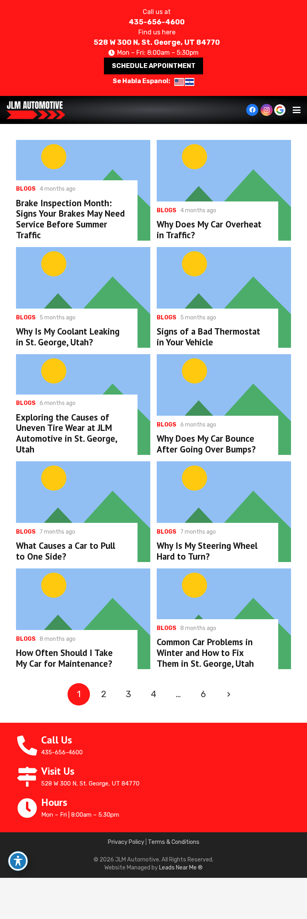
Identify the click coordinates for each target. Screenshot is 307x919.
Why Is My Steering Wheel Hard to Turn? (207, 551)
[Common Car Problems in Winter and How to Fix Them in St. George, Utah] (224, 618)
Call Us (56, 739)
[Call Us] (28, 746)
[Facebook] (252, 110)
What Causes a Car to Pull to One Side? (65, 551)
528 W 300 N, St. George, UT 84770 (157, 42)
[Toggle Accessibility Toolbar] (18, 861)
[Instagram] (267, 110)
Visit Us (57, 770)
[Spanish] (189, 82)
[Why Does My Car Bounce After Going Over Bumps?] (224, 404)
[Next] (228, 694)
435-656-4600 (157, 22)
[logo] (35, 110)
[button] (296, 110)
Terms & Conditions (173, 842)
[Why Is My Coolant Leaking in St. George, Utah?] (83, 297)
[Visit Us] (28, 777)
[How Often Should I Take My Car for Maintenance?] (83, 618)
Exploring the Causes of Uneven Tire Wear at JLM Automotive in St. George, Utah (66, 433)
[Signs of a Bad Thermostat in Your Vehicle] (224, 297)
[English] (179, 82)
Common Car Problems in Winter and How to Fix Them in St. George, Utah (205, 652)
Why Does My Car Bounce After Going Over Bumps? (206, 444)
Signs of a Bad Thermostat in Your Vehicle (208, 336)
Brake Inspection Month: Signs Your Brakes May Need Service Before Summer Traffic (70, 219)
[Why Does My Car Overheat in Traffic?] (224, 190)
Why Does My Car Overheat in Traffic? (209, 229)
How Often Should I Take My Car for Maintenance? (64, 658)
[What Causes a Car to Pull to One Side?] (83, 511)
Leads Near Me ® (181, 867)
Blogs (26, 188)
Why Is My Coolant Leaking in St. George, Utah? (68, 336)
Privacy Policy (126, 842)
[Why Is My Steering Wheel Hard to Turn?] (224, 511)
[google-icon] (279, 110)
